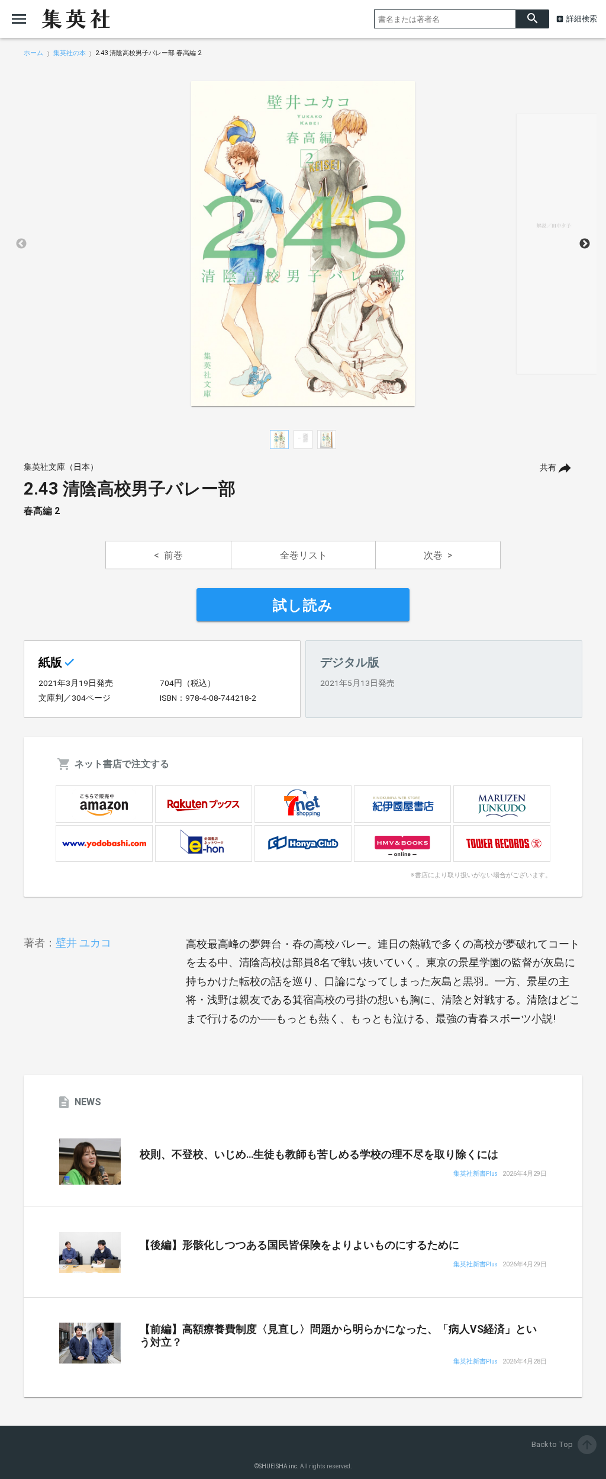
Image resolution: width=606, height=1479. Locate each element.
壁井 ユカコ (83, 942)
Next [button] (585, 244)
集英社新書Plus (475, 1174)
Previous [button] (21, 244)
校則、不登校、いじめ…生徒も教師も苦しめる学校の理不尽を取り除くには (319, 1154)
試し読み (303, 605)
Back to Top (562, 1444)
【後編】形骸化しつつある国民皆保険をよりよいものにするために (299, 1245)
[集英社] (76, 19)
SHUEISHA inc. (279, 1466)
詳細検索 (581, 18)
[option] (303, 244)
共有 (548, 467)
